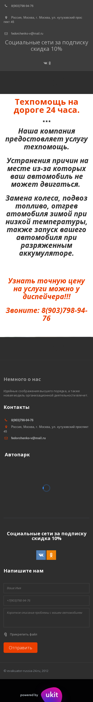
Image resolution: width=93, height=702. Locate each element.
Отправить (20, 647)
